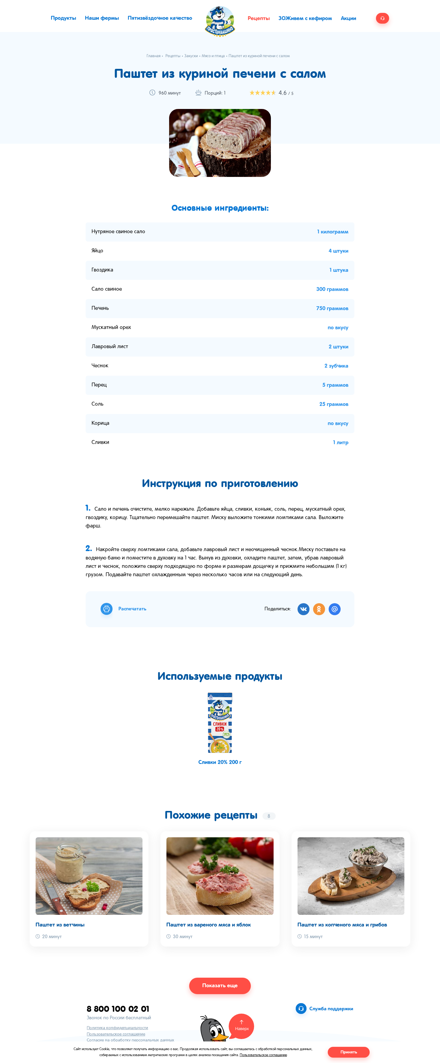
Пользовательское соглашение (116, 1034)
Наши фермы (102, 18)
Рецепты (259, 18)
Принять (349, 1052)
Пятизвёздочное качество (160, 18)
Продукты (63, 18)
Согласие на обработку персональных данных (130, 1040)
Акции (348, 18)
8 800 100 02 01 (118, 1008)
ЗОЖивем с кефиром (305, 18)
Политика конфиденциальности (117, 1028)
